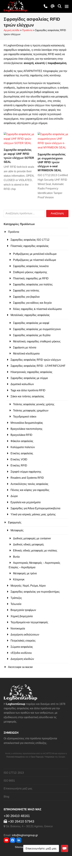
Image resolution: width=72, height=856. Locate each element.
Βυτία (16, 556)
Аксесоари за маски (20, 667)
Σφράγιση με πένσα (24, 347)
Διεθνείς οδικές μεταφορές (28, 544)
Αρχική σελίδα (11, 30)
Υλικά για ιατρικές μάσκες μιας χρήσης (33, 514)
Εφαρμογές (14, 522)
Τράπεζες (16, 597)
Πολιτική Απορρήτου (15, 757)
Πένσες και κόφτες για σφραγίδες (30, 490)
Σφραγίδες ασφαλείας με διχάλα (31, 335)
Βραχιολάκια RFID (21, 434)
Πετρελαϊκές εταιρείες (23, 640)
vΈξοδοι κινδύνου (21, 652)
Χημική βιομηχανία (22, 616)
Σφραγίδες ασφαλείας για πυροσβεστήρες (35, 591)
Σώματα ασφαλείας (22, 646)
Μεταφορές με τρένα (25, 573)
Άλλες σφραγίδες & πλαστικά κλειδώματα (37, 309)
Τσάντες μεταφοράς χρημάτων (30, 410)
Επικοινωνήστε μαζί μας (18, 788)
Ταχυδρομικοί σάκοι (24, 416)
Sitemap (19, 847)
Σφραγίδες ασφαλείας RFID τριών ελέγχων (36, 359)
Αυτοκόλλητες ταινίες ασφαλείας (29, 484)
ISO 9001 (9, 780)
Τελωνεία (16, 604)
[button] (59, 6)
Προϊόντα (27, 30)
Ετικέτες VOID (19, 459)
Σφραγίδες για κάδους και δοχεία (32, 302)
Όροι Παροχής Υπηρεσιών (42, 757)
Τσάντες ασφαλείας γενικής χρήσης (33, 404)
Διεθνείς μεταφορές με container (32, 538)
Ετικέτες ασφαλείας (22, 453)
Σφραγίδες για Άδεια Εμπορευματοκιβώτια (35, 508)
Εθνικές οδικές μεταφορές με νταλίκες (35, 550)
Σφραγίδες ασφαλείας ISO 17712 (30, 239)
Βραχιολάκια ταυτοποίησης (27, 428)
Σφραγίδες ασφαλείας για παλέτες (33, 284)
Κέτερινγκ (18, 579)
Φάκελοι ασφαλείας (22, 441)
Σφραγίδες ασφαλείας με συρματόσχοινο (37, 329)
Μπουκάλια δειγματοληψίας (27, 422)
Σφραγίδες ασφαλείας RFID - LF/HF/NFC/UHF (38, 365)
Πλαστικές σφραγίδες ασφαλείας (30, 246)
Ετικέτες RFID (19, 465)
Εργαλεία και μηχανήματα (26, 502)
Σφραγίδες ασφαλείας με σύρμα (29, 378)
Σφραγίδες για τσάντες (26, 290)
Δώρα (14, 496)
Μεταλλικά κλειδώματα (26, 353)
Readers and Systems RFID (27, 477)
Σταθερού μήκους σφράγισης (30, 272)
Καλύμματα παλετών (23, 447)
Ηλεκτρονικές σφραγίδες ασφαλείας (31, 372)
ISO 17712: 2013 (14, 772)
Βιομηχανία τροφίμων (23, 610)
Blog (6, 796)
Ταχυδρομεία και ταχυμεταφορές (29, 622)
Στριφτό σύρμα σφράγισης (26, 471)
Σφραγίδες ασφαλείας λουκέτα (31, 266)
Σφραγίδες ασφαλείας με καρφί (31, 323)
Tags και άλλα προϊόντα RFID (28, 390)
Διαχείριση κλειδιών (22, 659)
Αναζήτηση (57, 213)
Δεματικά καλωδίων (22, 384)
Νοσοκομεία (18, 628)
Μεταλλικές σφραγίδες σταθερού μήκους (37, 341)
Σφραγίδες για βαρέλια (26, 296)
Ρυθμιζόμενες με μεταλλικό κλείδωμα (34, 253)
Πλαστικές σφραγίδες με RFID (31, 278)
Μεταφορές (17, 530)
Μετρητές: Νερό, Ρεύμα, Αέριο (28, 585)
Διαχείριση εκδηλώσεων (25, 634)
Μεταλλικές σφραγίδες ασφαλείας (30, 315)
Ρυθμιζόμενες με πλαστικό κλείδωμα (34, 259)
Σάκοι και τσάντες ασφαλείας (27, 396)
